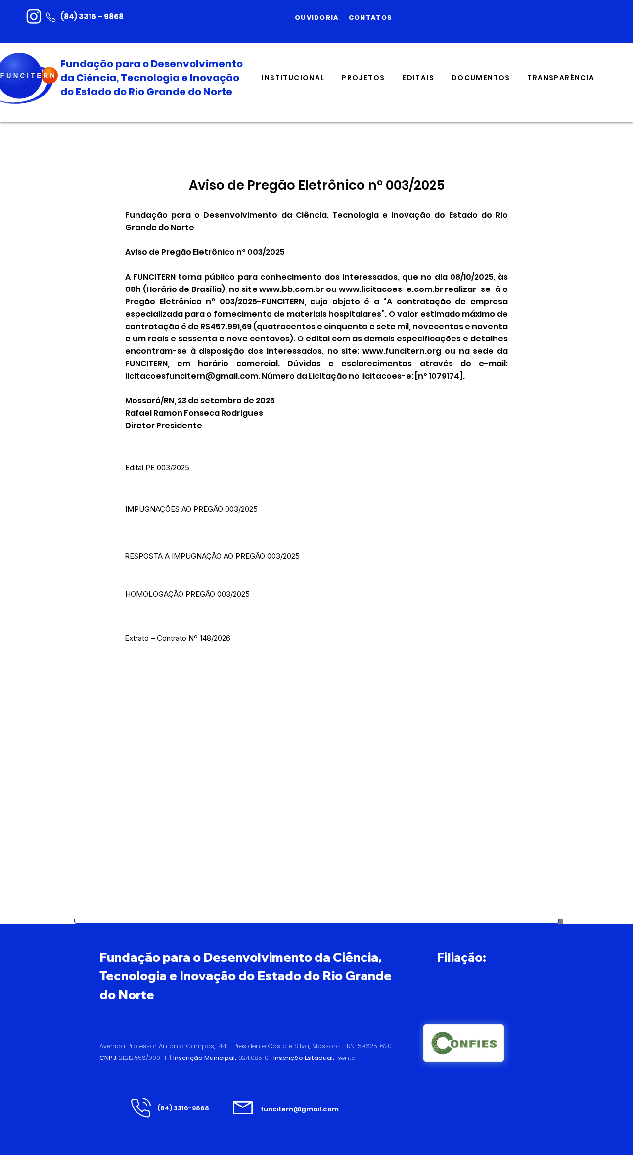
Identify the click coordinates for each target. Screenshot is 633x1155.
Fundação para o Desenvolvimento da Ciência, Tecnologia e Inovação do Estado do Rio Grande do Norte (151, 77)
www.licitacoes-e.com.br (391, 289)
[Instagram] (34, 16)
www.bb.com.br (291, 289)
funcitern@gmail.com (300, 1109)
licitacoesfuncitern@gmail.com (191, 376)
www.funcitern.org (401, 351)
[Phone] (51, 17)
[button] (293, 78)
